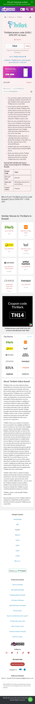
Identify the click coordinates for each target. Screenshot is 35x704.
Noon (9, 251)
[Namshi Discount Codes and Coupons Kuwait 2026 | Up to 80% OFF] (26, 263)
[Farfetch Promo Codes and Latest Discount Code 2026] (25, 374)
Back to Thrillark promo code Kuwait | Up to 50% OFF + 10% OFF (18, 61)
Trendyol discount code (17, 621)
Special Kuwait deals (17, 590)
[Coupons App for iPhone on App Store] (25, 670)
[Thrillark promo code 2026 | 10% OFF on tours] (17, 311)
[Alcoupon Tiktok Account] (23, 652)
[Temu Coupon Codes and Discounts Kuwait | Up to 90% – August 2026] (26, 227)
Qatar (17, 545)
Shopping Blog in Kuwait (17, 595)
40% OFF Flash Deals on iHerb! (17, 2)
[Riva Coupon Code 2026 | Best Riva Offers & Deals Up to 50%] (9, 367)
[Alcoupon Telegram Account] (28, 652)
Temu (25, 235)
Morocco (17, 561)
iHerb (9, 233)
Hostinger (9, 271)
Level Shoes (26, 253)
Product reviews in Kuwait (17, 631)
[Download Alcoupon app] (17, 72)
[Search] (27, 9)
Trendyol (26, 287)
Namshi (26, 269)
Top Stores (8, 337)
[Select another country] (22, 9)
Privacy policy (17, 610)
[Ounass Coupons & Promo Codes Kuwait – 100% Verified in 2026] (9, 280)
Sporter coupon (18, 637)
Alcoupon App (17, 659)
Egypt (17, 550)
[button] (32, 2)
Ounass (9, 291)
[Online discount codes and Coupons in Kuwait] (5, 17)
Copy (27, 46)
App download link (17, 664)
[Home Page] (8, 9)
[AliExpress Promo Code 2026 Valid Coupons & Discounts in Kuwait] (25, 367)
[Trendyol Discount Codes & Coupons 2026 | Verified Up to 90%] (26, 280)
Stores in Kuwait (17, 584)
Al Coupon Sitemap (17, 600)
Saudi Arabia (17, 519)
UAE (17, 524)
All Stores (11, 17)
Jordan (17, 556)
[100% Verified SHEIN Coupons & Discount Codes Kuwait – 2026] (9, 374)
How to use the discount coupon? (17, 616)
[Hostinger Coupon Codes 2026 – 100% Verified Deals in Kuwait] (9, 263)
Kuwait (17, 530)
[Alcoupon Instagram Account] (6, 652)
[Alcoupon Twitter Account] (12, 652)
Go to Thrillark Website (17, 57)
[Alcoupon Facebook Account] (17, 652)
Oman (17, 540)
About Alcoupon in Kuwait (17, 605)
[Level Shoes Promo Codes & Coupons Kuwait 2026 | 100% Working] (26, 245)
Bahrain (17, 535)
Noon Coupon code (17, 626)
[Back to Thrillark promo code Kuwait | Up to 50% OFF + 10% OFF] (30, 17)
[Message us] (30, 699)
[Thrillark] (17, 25)
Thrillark (19, 17)
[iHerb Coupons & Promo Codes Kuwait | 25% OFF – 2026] (9, 227)
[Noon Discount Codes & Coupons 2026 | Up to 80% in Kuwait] (9, 245)
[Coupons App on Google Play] (20, 670)
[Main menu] (32, 9)
